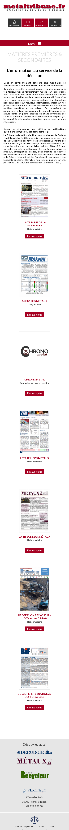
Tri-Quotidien (34, 304)
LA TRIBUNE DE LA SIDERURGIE (34, 224)
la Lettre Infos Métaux (45, 146)
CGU (41, 826)
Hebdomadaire (34, 229)
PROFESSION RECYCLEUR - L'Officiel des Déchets (34, 617)
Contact (27, 25)
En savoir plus (34, 236)
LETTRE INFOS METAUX (34, 458)
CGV (52, 826)
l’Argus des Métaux (25, 143)
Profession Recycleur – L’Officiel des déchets (39, 154)
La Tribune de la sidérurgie (17, 135)
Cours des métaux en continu (34, 383)
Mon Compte (14, 25)
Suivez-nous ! (41, 25)
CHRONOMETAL (34, 379)
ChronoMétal (46, 143)
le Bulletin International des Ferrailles (25, 157)
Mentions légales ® (24, 826)
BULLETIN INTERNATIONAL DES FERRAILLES (34, 695)
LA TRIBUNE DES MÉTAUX (34, 536)
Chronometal (55, 25)
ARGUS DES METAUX (34, 300)
